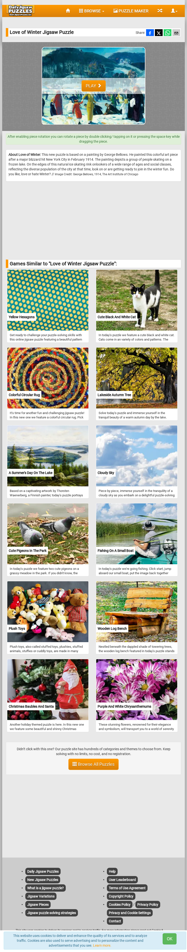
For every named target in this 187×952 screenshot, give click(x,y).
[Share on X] (159, 33)
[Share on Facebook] (150, 33)
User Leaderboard (122, 880)
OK (169, 938)
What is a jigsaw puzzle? (45, 888)
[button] (172, 11)
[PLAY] (93, 128)
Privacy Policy (147, 904)
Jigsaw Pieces (38, 904)
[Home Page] (68, 11)
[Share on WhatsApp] (167, 33)
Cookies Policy (120, 904)
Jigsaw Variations (41, 896)
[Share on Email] (176, 33)
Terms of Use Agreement (127, 888)
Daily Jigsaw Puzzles (43, 871)
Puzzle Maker (133, 11)
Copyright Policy (121, 896)
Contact (115, 921)
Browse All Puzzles (95, 764)
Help (112, 871)
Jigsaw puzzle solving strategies (51, 913)
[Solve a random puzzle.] (159, 11)
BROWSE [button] (92, 11)
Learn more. (102, 945)
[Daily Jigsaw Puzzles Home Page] (20, 10)
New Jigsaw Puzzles (42, 880)
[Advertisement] (93, 220)
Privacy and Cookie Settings (130, 913)
